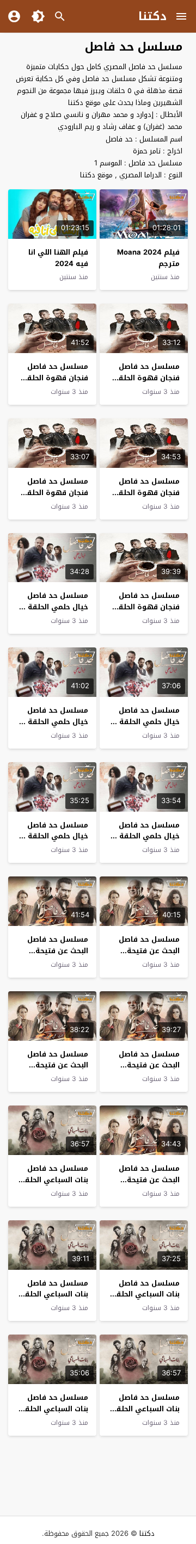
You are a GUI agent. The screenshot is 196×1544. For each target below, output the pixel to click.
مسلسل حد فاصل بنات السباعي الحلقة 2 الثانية (146, 1409)
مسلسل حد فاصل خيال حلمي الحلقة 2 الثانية (146, 836)
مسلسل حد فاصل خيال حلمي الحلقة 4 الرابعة (146, 721)
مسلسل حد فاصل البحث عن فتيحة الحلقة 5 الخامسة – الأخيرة (147, 956)
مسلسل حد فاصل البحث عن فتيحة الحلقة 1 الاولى (149, 1180)
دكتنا (152, 16)
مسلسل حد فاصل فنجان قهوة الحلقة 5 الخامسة (147, 378)
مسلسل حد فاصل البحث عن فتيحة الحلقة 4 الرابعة (57, 950)
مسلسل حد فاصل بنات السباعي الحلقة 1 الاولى (54, 1409)
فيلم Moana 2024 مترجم (148, 257)
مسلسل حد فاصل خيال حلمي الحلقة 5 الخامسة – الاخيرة (54, 607)
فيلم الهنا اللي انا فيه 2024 (58, 257)
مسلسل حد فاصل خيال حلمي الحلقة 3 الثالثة (54, 721)
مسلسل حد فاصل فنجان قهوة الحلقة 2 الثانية (55, 492)
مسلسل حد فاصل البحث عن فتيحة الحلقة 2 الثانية (57, 1065)
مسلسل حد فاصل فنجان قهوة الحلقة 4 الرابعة (55, 378)
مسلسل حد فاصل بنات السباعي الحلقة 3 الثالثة (54, 1294)
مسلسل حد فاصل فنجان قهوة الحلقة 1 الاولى (144, 607)
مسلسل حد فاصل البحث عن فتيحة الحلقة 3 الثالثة (149, 1065)
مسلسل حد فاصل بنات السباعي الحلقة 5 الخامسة (54, 1180)
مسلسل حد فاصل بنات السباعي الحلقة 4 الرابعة (146, 1294)
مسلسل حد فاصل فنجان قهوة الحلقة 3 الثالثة (147, 492)
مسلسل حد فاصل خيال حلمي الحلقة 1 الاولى (55, 836)
